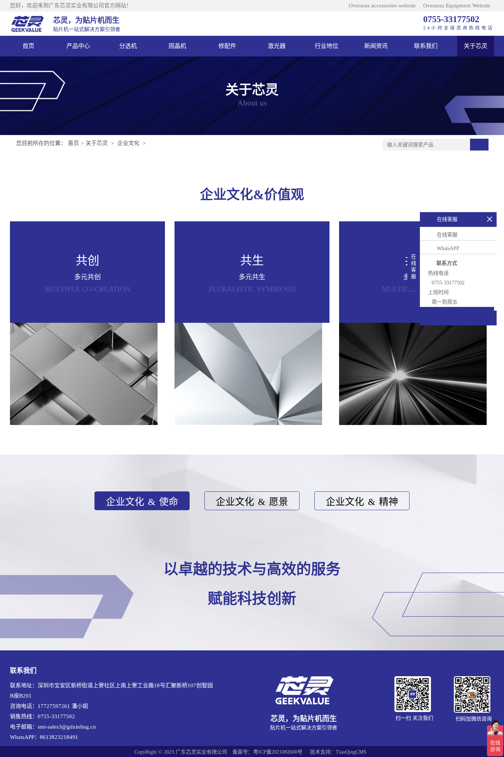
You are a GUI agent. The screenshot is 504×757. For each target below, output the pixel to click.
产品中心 (78, 46)
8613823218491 (59, 737)
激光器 (277, 46)
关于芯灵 (475, 46)
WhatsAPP (448, 248)
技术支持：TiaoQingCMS (338, 752)
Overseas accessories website (382, 5)
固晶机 (177, 46)
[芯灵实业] (28, 23)
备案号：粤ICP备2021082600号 (267, 752)
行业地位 (326, 46)
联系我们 (426, 46)
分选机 (128, 46)
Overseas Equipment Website (456, 5)
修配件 (227, 46)
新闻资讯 (376, 46)
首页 (28, 46)
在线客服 (447, 235)
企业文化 (128, 143)
